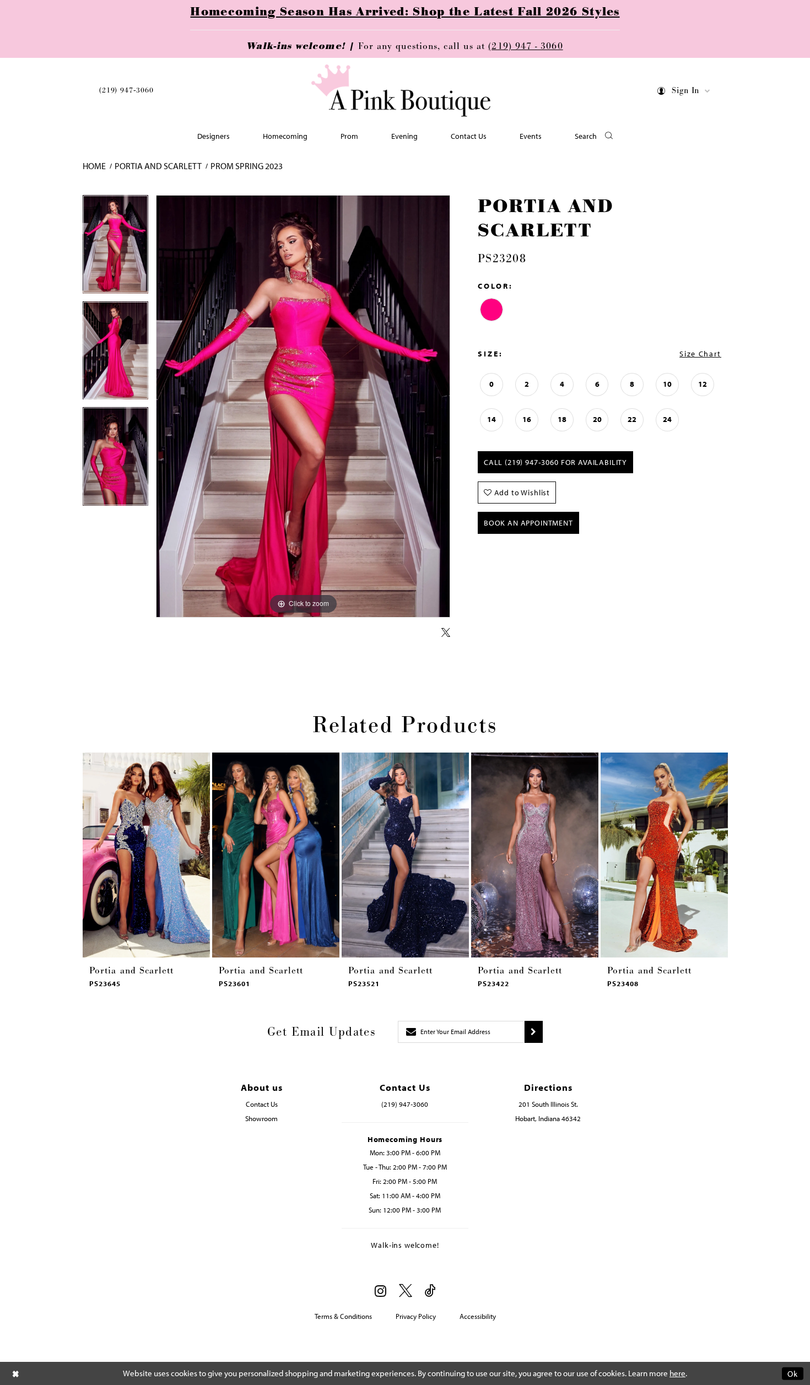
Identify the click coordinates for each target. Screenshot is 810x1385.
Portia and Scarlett (158, 165)
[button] (684, 93)
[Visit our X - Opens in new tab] (405, 1291)
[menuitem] (126, 92)
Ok (792, 1373)
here (677, 1373)
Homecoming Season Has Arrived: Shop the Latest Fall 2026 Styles (404, 12)
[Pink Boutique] (401, 90)
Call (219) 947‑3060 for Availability (555, 462)
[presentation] (146, 855)
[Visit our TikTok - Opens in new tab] (430, 1291)
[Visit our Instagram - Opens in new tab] (380, 1290)
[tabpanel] (115, 248)
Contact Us (262, 1104)
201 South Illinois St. (548, 1104)
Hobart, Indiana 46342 (548, 1118)
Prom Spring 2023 (246, 165)
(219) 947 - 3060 (525, 46)
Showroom (261, 1118)
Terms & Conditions (343, 1316)
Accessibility (478, 1316)
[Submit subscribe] (534, 1032)
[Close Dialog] (16, 1373)
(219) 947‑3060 (126, 90)
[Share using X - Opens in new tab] (445, 633)
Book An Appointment (528, 523)
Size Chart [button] (700, 354)
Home (94, 165)
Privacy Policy (416, 1316)
